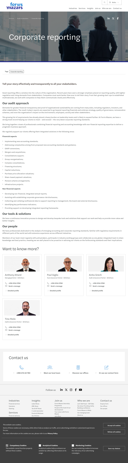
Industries (73, 8)
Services (82, 8)
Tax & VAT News (36, 408)
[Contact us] (21, 369)
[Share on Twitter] (113, 18)
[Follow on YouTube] (80, 389)
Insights (90, 8)
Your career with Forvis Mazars (62, 413)
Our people (103, 408)
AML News (35, 406)
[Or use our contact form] (106, 369)
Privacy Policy (53, 433)
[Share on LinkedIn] (108, 18)
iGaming (11, 408)
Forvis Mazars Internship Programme (62, 404)
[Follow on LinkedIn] (61, 389)
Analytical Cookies (50, 445)
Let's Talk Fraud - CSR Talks (85, 404)
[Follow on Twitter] (66, 389)
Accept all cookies (114, 425)
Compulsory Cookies (18, 445)
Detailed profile (13, 290)
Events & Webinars (37, 413)
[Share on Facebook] (117, 18)
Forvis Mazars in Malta (84, 410)
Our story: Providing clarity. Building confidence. (85, 407)
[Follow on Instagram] (71, 389)
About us (80, 415)
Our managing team (83, 413)
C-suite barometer (37, 411)
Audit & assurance (22, 18)
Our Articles (35, 416)
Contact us (117, 8)
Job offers (58, 416)
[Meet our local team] (50, 369)
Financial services (14, 404)
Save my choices (114, 448)
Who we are (106, 8)
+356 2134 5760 (14, 283)
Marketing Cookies (83, 445)
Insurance (12, 406)
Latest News (35, 404)
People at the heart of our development (62, 409)
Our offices (103, 406)
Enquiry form (104, 404)
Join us (97, 8)
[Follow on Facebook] (76, 389)
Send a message (14, 286)
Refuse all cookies (114, 432)
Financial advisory (14, 416)
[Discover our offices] (78, 369)
